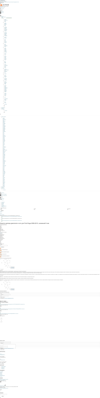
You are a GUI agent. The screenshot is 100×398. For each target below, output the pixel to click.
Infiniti (5, 53)
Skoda (4, 160)
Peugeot (6, 78)
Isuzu (5, 54)
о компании (1, 371)
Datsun (4, 129)
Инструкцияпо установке (12, 267)
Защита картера (4, 116)
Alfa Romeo (4, 119)
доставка (1, 373)
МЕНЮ (3, 2)
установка (1, 374)
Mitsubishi (6, 71)
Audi (5, 20)
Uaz (5, 97)
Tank (5, 94)
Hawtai (5, 50)
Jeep (5, 57)
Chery (5, 28)
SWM (5, 91)
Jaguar (5, 56)
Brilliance (4, 121)
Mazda (5, 69)
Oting (3, 180)
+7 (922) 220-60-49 (2, 0)
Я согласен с (7, 298)
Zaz (5, 101)
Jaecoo (4, 177)
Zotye (5, 102)
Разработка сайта (2, 385)
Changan (6, 27)
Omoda (6, 76)
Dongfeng (6, 35)
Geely (4, 135)
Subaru (5, 88)
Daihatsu (6, 33)
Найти (3, 396)
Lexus (4, 147)
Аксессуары (3, 188)
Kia (3, 145)
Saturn (5, 85)
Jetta (5, 59)
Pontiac (6, 79)
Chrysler (6, 30)
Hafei (5, 48)
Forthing (4, 171)
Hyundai (4, 140)
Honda (5, 51)
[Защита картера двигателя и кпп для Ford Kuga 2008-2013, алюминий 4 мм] (12, 216)
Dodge (5, 34)
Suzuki (5, 89)
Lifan (5, 66)
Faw (5, 39)
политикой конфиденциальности (9, 298)
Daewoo (6, 32)
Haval (5, 49)
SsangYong (6, 87)
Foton (5, 42)
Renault (6, 82)
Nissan (5, 73)
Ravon (5, 81)
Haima (4, 137)
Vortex (5, 100)
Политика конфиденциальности (4, 379)
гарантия (1, 372)
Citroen (4, 127)
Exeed (5, 37)
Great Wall (6, 45)
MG (5, 72)
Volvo (5, 99)
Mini (5, 70)
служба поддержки (2, 375)
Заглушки (6, 110)
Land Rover (6, 65)
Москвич (6, 104)
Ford (5, 41)
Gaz (5, 44)
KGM (3, 182)
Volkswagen (6, 98)
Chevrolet (6, 29)
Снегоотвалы (3, 107)
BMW (5, 23)
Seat (5, 86)
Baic (5, 25)
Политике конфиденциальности (4, 388)
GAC (5, 46)
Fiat (5, 40)
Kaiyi (5, 62)
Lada (5, 64)
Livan (5, 67)
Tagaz (5, 93)
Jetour (5, 58)
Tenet (5, 95)
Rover (5, 83)
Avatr (5, 21)
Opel (5, 75)
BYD (5, 24)
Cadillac (4, 122)
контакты (1, 376)
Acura (5, 19)
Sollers (5, 90)
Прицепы (3, 108)
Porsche (4, 155)
